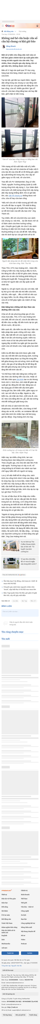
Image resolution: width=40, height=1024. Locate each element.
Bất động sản (9, 31)
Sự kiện (29, 953)
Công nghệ (25, 911)
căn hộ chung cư (15, 196)
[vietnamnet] (9, 27)
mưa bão (15, 601)
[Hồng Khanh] (3, 46)
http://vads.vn (12, 1007)
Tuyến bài (10, 953)
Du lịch (23, 915)
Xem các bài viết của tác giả (14, 49)
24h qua (4, 948)
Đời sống (5, 907)
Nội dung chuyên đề (28, 931)
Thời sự (4, 895)
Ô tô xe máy (6, 915)
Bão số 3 (33, 601)
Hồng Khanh (11, 46)
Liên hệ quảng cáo (9, 994)
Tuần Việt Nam (7, 923)
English (4, 935)
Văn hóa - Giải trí (27, 907)
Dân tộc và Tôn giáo (9, 899)
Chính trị (24, 890)
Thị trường (22, 31)
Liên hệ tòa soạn (8, 970)
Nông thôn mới (26, 927)
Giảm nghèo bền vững (9, 927)
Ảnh (3, 940)
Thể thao (24, 899)
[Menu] (3, 26)
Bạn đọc (24, 919)
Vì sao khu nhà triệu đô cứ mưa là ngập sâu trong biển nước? (29, 561)
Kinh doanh (25, 895)
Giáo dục (5, 903)
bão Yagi (24, 601)
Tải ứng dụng (7, 1015)
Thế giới (24, 903)
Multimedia (6, 944)
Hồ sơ (23, 935)
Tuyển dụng (33, 1015)
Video (23, 940)
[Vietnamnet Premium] (7, 891)
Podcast (24, 944)
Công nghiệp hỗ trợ (28, 923)
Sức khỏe (5, 911)
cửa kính (19, 379)
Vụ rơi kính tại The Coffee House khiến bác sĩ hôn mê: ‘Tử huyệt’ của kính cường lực (28, 546)
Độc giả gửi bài (20, 1015)
